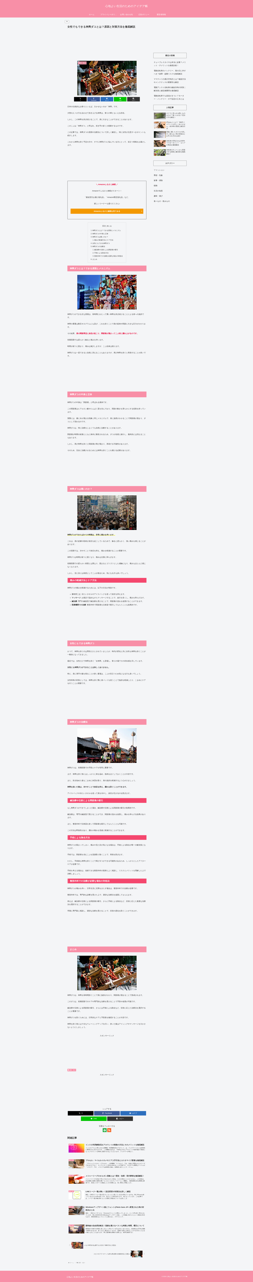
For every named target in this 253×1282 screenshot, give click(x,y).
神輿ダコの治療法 (98, 246)
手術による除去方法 (101, 253)
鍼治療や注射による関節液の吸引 (106, 250)
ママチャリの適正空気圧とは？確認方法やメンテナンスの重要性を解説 (170, 80)
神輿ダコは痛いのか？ (100, 237)
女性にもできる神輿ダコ (101, 243)
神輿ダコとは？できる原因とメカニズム (106, 230)
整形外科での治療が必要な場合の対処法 (108, 256)
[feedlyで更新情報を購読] (105, 1130)
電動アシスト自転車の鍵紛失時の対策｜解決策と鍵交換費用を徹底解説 (170, 89)
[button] (133, 99)
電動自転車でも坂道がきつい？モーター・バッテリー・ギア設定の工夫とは (169, 97)
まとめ (94, 259)
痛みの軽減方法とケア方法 (103, 240)
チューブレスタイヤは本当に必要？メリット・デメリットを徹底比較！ (170, 63)
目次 (104, 226)
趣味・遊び (73, 1070)
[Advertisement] (106, 44)
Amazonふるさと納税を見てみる (107, 211)
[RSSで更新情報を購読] (109, 1130)
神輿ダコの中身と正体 (100, 234)
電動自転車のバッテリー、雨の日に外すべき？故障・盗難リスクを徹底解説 (170, 72)
